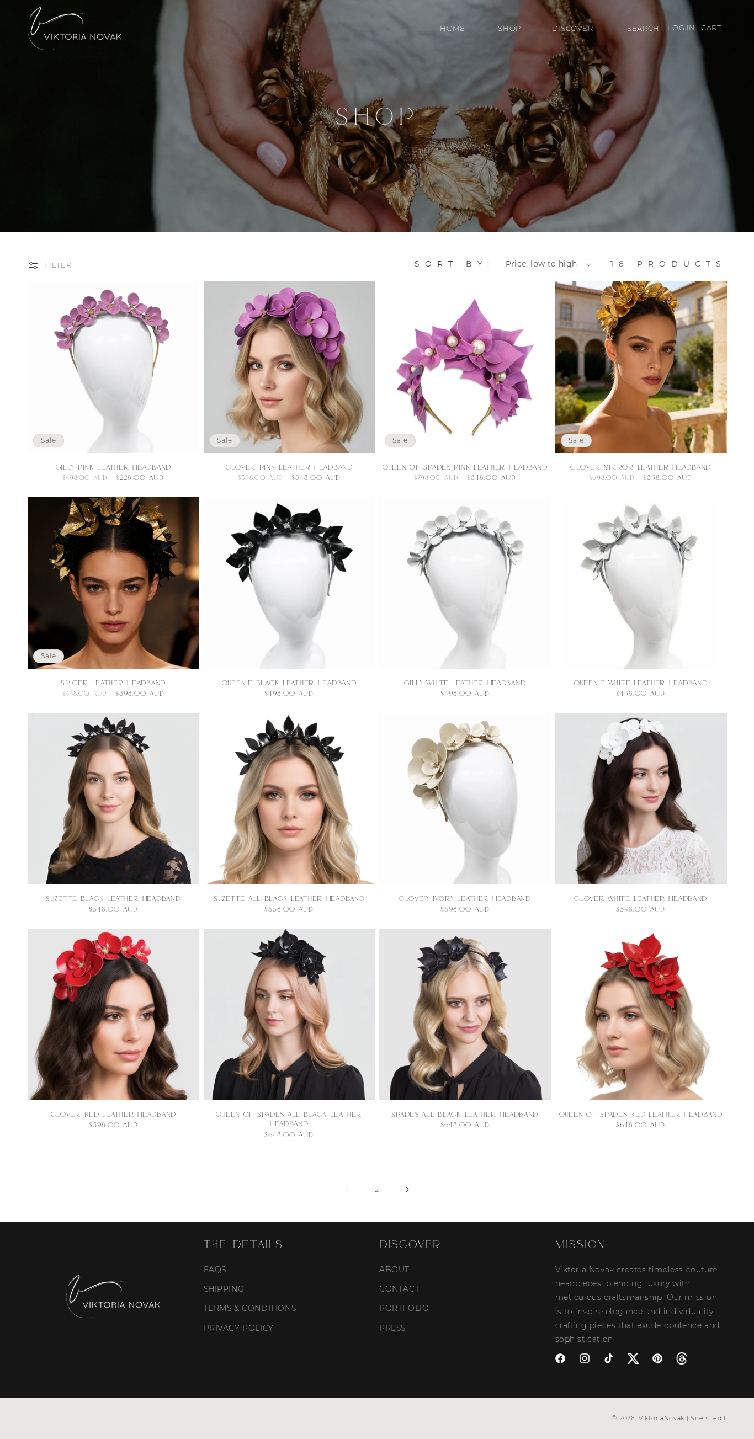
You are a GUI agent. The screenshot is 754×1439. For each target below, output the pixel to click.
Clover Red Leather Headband (113, 1114)
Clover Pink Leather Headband (289, 467)
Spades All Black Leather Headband (464, 1114)
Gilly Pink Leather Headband (113, 467)
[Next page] (407, 1189)
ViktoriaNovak (661, 1418)
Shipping (224, 1289)
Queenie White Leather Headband (641, 682)
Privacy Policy (239, 1328)
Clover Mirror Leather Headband (640, 467)
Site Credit (708, 1418)
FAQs (215, 1269)
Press (392, 1328)
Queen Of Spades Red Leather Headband (641, 1114)
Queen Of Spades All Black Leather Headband (289, 1119)
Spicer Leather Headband (113, 682)
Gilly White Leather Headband (464, 682)
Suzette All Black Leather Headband (289, 898)
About (394, 1269)
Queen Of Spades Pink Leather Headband (465, 467)
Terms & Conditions (250, 1308)
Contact (399, 1289)
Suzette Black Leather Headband (113, 898)
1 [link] (347, 1189)
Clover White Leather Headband (640, 898)
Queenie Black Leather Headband (289, 682)
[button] (508, 28)
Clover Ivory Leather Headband (465, 898)
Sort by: (455, 264)
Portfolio (404, 1308)
